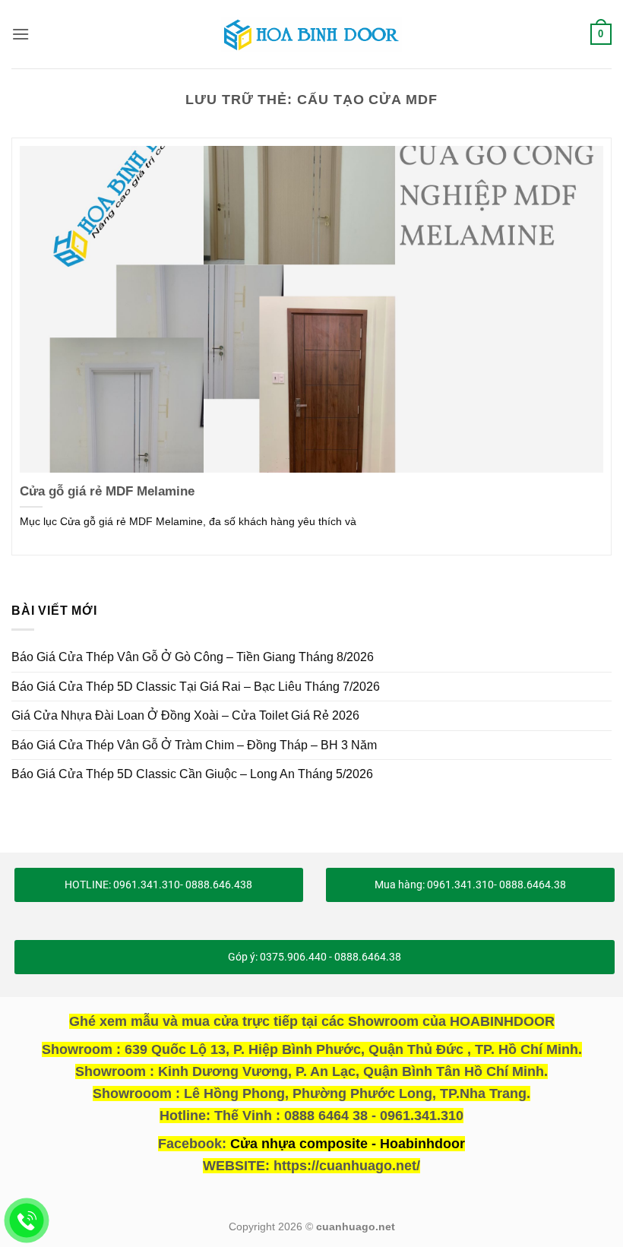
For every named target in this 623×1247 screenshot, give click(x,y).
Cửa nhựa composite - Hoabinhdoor (347, 1143)
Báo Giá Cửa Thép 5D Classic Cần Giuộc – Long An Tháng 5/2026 (192, 774)
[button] (20, 33)
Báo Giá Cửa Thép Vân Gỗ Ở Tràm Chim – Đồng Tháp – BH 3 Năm (194, 745)
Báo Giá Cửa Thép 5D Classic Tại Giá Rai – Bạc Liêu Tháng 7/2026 (195, 686)
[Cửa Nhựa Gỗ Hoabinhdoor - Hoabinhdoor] (311, 34)
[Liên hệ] (27, 1221)
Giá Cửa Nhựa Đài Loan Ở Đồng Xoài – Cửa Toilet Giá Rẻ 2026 (185, 715)
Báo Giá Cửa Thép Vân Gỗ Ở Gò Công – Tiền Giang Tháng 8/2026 (192, 656)
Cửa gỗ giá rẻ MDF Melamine (107, 491)
